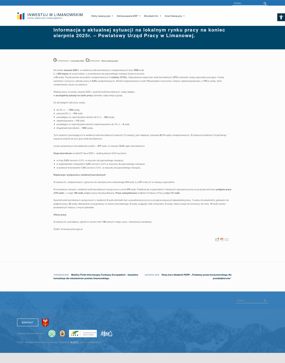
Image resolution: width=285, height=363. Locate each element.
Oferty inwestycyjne (100, 15)
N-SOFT (75, 342)
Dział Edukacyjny (173, 15)
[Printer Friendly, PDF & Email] (222, 239)
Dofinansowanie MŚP (127, 15)
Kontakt (28, 322)
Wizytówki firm (151, 15)
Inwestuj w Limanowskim (55, 14)
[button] (281, 17)
